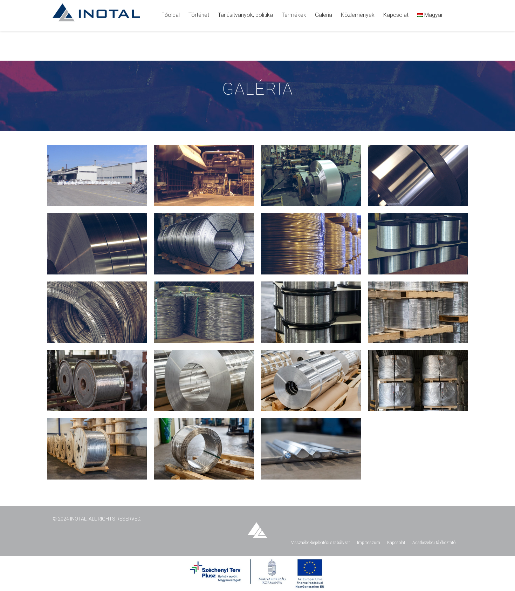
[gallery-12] (311, 243)
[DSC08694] (97, 449)
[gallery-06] (311, 175)
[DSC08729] (418, 380)
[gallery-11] (204, 243)
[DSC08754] (311, 380)
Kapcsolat (396, 542)
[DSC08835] (97, 380)
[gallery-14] (97, 312)
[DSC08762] (204, 380)
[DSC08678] (204, 449)
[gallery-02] (204, 175)
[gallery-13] (418, 243)
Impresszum (368, 542)
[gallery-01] (97, 175)
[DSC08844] (418, 312)
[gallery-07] (418, 175)
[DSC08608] (311, 449)
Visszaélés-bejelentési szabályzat (320, 542)
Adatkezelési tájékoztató (433, 542)
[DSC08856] (311, 312)
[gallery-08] (97, 243)
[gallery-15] (204, 312)
